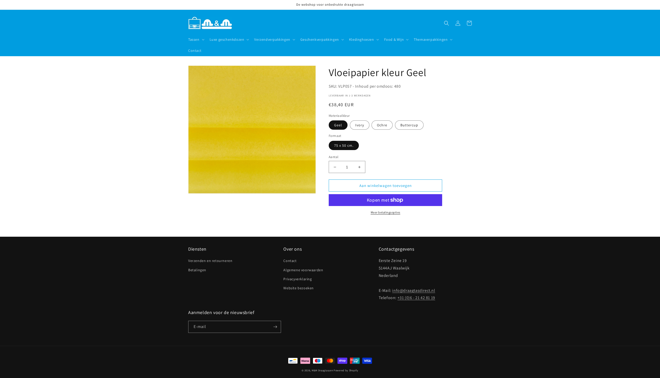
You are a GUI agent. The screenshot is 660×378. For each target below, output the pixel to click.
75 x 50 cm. (343, 145)
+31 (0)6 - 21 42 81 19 (416, 297)
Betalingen (197, 270)
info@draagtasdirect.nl (413, 290)
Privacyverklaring (297, 279)
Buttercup (409, 125)
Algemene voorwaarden (303, 270)
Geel (338, 125)
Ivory (359, 125)
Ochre (382, 125)
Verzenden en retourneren (210, 260)
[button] (196, 39)
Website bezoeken (298, 288)
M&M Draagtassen (322, 370)
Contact (289, 260)
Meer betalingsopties (385, 212)
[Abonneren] (275, 327)
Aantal (333, 157)
